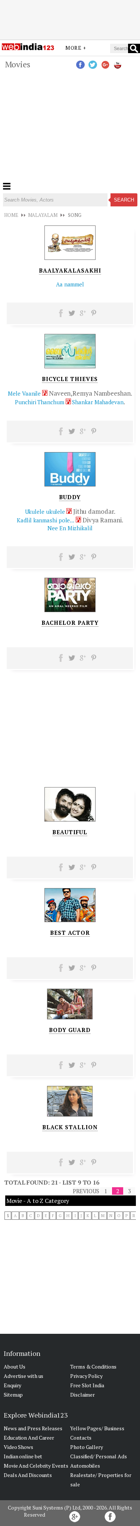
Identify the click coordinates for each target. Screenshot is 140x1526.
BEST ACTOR (70, 932)
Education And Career (29, 1437)
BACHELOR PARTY (70, 622)
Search (124, 200)
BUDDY (70, 497)
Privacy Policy (86, 1375)
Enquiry (12, 1385)
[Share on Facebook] (61, 315)
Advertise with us (23, 1375)
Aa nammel (70, 284)
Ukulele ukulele (45, 511)
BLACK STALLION (70, 1127)
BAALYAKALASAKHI (70, 270)
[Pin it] (93, 315)
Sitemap (13, 1394)
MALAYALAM (42, 215)
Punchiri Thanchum (39, 402)
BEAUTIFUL (69, 832)
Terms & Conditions (93, 1366)
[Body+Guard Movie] (70, 1017)
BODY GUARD (70, 1030)
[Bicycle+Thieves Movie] (70, 366)
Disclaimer (82, 1394)
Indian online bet (23, 1456)
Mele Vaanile (24, 393)
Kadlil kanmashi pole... (45, 520)
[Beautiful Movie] (70, 819)
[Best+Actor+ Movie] (70, 920)
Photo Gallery (86, 1446)
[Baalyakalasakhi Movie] (70, 257)
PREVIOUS (86, 1191)
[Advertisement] (70, 20)
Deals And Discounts (28, 1475)
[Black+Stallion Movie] (70, 1114)
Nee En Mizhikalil (69, 528)
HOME (11, 215)
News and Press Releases (33, 1428)
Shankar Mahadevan (97, 402)
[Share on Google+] (82, 315)
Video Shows (18, 1446)
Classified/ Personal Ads (98, 1456)
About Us (14, 1366)
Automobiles (85, 1465)
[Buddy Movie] (70, 484)
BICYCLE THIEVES (70, 379)
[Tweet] (72, 315)
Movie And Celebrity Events (36, 1465)
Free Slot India (87, 1385)
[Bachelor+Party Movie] (70, 610)
